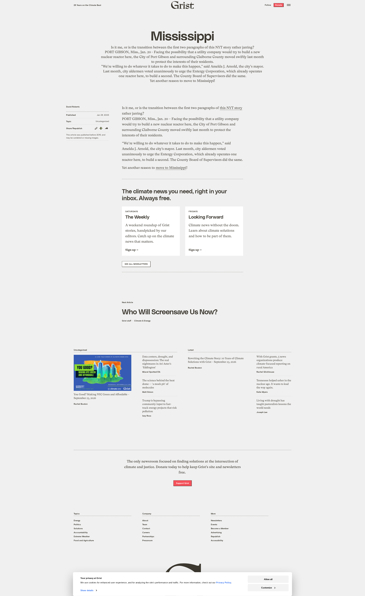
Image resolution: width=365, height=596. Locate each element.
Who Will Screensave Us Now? (169, 311)
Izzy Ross (146, 415)
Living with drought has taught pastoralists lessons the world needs (273, 404)
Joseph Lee (261, 412)
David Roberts (73, 106)
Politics (77, 524)
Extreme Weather (82, 536)
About (145, 520)
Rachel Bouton (81, 404)
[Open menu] (288, 5)
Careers (146, 532)
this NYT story (220, 47)
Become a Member (220, 528)
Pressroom (147, 540)
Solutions (78, 528)
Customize (266, 587)
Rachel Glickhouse (265, 372)
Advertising (216, 532)
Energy (77, 520)
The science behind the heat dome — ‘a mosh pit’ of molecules (158, 384)
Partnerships (148, 536)
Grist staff (126, 320)
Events (214, 524)
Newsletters (216, 520)
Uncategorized (102, 121)
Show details (86, 590)
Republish (215, 536)
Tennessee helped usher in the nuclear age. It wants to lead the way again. (273, 384)
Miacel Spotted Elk (151, 372)
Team (144, 524)
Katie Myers (262, 392)
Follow (268, 5)
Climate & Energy (142, 320)
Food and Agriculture (84, 540)
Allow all (268, 579)
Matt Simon (147, 392)
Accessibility (217, 540)
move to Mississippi (199, 81)
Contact (146, 528)
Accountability (81, 532)
